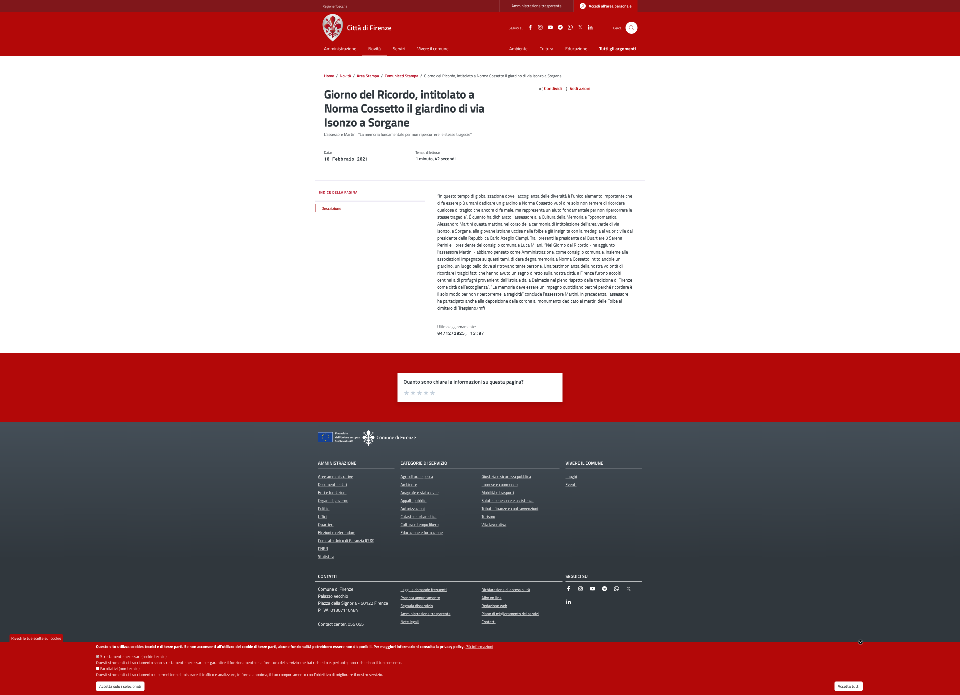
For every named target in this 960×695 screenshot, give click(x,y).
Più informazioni (479, 646)
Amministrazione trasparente (537, 6)
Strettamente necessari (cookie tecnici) (133, 656)
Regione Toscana (334, 6)
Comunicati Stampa (401, 76)
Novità (345, 76)
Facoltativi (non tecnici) (120, 668)
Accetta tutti (849, 686)
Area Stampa (368, 76)
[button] (632, 28)
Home (329, 76)
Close (861, 642)
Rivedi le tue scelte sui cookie (36, 638)
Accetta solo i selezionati (120, 686)
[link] (606, 6)
